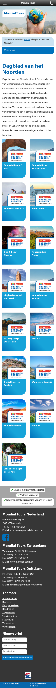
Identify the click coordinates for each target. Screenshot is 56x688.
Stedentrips (8, 620)
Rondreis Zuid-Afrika (39, 253)
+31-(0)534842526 (16, 527)
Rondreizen (8, 609)
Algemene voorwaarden (38, 683)
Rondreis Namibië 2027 (13, 166)
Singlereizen (8, 612)
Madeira (36, 426)
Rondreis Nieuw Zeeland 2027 (39, 166)
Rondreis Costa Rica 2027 (14, 210)
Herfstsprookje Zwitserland (11, 340)
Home (27, 39)
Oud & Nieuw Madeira (10, 253)
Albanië (36, 339)
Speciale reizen (9, 616)
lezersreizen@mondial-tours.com (26, 530)
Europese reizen (10, 605)
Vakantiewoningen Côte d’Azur (13, 470)
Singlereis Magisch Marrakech (13, 297)
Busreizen (7, 602)
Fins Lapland (38, 209)
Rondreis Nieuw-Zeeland (40, 297)
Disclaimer (34, 686)
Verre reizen (8, 623)
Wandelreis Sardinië (42, 382)
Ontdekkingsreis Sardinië (12, 383)
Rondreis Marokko (13, 426)
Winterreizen (9, 627)
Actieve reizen (9, 598)
